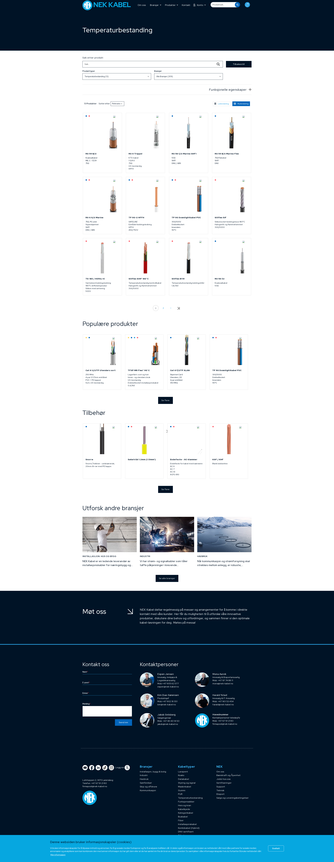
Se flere (165, 400)
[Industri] (167, 534)
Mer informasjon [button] (57, 854)
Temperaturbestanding (190, 797)
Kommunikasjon (148, 790)
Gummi (181, 790)
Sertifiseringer (224, 782)
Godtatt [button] (276, 848)
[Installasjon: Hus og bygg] (109, 534)
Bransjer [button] (154, 5)
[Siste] (178, 308)
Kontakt (186, 5)
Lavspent (183, 771)
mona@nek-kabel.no (223, 683)
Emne (85, 693)
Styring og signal (187, 782)
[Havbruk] (224, 534)
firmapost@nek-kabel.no (225, 724)
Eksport (220, 794)
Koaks (181, 775)
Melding (86, 704)
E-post (86, 682)
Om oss (142, 5)
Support (220, 786)
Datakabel (183, 779)
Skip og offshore (148, 786)
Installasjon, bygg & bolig (153, 771)
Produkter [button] (170, 5)
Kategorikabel (185, 812)
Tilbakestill (239, 64)
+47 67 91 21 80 (99, 783)
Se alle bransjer (167, 578)
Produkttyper (88, 71)
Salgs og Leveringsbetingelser (232, 797)
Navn (85, 672)
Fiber (181, 820)
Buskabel (183, 816)
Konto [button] (200, 5)
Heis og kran (184, 805)
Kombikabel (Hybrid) (189, 828)
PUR (180, 794)
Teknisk (220, 790)
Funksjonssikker (186, 801)
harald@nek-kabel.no (223, 704)
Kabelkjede (184, 809)
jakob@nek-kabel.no (167, 724)
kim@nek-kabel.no (166, 704)
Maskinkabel (184, 786)
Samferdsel (146, 782)
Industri (144, 775)
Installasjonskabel (187, 824)
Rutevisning (243, 103)
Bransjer (158, 71)
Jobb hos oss (223, 779)
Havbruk (144, 779)
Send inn (123, 722)
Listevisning (223, 103)
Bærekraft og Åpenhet (228, 775)
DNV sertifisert (186, 831)
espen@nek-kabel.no (168, 686)
